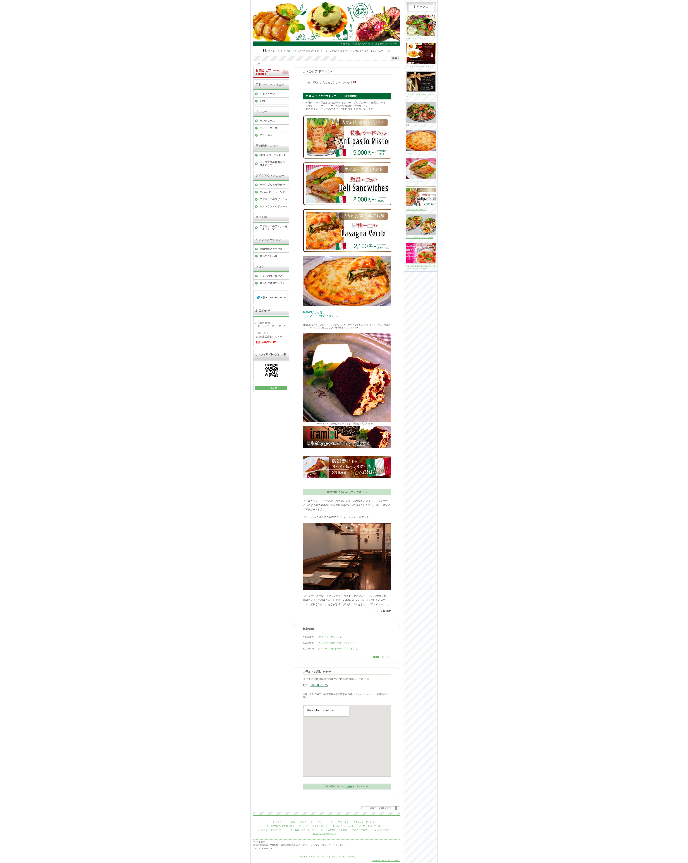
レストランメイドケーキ (273, 206)
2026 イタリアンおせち (273, 155)
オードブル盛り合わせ (272, 184)
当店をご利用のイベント (273, 283)
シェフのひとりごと (271, 275)
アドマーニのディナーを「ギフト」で (273, 227)
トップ (257, 64)
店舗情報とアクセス (271, 248)
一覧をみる (385, 657)
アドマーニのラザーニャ (273, 199)
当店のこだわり (268, 256)
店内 (262, 101)
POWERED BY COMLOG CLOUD (386, 861)
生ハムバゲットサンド (272, 192)
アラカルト (266, 135)
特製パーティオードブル (416, 125)
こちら (349, 786)
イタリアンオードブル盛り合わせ (419, 238)
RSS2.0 (272, 387)
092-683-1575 (319, 685)
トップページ (267, 93)
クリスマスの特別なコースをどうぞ (273, 163)
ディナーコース (268, 128)
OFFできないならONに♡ (416, 210)
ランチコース (267, 120)
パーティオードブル (289, 51)
